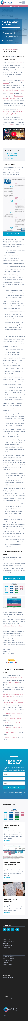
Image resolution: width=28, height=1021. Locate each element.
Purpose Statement (8, 977)
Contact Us (6, 986)
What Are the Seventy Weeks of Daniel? (12, 863)
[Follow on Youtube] (17, 929)
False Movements (7, 960)
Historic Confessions (9, 967)
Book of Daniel (9, 40)
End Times (5, 943)
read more (7, 840)
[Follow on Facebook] (4, 929)
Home (4, 49)
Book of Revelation (8, 941)
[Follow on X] (8, 929)
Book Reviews (6, 947)
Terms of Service (16, 794)
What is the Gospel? (8, 956)
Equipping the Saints (8, 945)
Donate (5, 990)
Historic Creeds (7, 964)
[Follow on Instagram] (12, 929)
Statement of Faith (8, 982)
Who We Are (6, 980)
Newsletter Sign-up (8, 988)
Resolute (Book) (7, 999)
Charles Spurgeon (8, 969)
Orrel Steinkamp (7, 962)
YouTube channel (9, 124)
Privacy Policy (8, 794)
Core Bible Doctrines (9, 958)
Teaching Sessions (8, 1001)
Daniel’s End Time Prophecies (10, 900)
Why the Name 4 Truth (9, 984)
